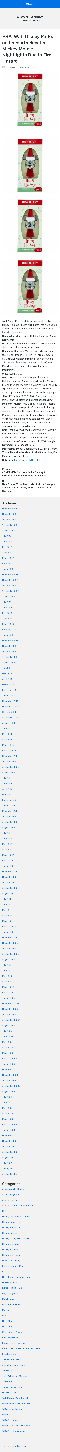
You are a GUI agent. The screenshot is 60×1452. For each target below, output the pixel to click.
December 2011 (10, 871)
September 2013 (10, 767)
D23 (4, 1211)
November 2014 (10, 706)
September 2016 (10, 591)
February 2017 (9, 563)
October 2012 (9, 816)
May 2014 (7, 734)
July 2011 (6, 899)
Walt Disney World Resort (15, 1398)
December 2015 (10, 640)
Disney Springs (9, 1233)
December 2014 (10, 701)
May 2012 (7, 844)
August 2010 (8, 959)
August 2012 (8, 827)
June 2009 (7, 1036)
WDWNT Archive (30, 17)
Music (5, 1315)
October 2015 (9, 651)
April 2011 (7, 915)
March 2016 (8, 624)
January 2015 (8, 695)
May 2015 (7, 673)
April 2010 (7, 981)
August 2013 (8, 772)
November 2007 (10, 1141)
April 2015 (7, 679)
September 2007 (11, 1152)
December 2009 (10, 1003)
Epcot (5, 1271)
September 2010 (10, 954)
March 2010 (8, 987)
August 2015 (8, 662)
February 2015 (9, 690)
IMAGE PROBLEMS (12, 1288)
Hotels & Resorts (11, 1282)
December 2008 (10, 1069)
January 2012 (8, 866)
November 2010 (10, 943)
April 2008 (7, 1113)
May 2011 (6, 910)
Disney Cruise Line (11, 1222)
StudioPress (19, 1446)
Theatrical (7, 1381)
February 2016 (9, 629)
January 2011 (8, 932)
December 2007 (10, 1135)
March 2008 (8, 1119)
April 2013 (7, 789)
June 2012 (7, 838)
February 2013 (9, 800)
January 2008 (9, 1130)
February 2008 (9, 1124)
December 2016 (10, 574)
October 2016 (9, 585)
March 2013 (8, 794)
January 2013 (8, 805)
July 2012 (6, 833)
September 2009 (11, 1020)
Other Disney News (12, 1332)
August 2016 (8, 596)
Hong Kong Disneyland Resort (17, 1277)
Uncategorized (9, 1392)
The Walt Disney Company (15, 1376)
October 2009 (9, 1014)
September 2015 (10, 657)
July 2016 (6, 602)
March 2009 (8, 1053)
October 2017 (9, 519)
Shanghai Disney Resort (14, 1365)
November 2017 (10, 514)
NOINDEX (34, 460)
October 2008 (9, 1080)
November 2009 (10, 1009)
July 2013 (6, 778)
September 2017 (10, 525)
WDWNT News (9, 1420)
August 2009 (8, 1025)
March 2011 (7, 921)
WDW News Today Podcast (16, 1403)
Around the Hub (10, 1200)
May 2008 (7, 1108)
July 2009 (7, 1031)
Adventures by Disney (13, 1189)
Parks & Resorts (10, 1337)
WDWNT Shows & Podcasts (16, 1425)
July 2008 (7, 1097)
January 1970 (8, 1168)
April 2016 (7, 618)
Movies (5, 1310)
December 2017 (10, 508)
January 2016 (8, 635)
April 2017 (7, 552)
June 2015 (7, 668)
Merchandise (21, 460)
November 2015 (10, 646)
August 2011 (8, 893)
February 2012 (9, 860)
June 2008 (7, 1102)
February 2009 (9, 1058)
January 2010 (8, 998)
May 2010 (7, 976)
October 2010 (9, 948)
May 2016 (7, 613)
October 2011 (8, 882)
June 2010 (7, 970)
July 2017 (6, 536)
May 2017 (7, 547)
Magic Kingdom (10, 1293)
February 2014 (9, 750)
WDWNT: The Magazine (14, 1431)
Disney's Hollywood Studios (16, 1238)
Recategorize (9, 1354)
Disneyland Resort (11, 1255)
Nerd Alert (7, 1321)
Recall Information (12, 332)
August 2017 (8, 530)
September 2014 (10, 717)
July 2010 (6, 965)
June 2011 (7, 904)
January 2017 (8, 569)
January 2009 (9, 1064)
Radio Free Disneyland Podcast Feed (21, 1348)
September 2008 (11, 1086)
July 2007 (7, 1163)
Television (7, 1370)
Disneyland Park (10, 1249)
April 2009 (7, 1047)
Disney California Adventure (16, 1216)
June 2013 (7, 783)
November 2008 (10, 1075)
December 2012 (10, 811)
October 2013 (9, 761)
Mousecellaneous (11, 1304)
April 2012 (7, 849)
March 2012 (8, 855)
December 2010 (10, 937)
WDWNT (11, 67)
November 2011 (10, 877)
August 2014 (8, 723)
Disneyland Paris (10, 1244)
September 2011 (10, 888)
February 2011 (9, 926)
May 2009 (7, 1042)
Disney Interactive (11, 1227)
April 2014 (7, 739)
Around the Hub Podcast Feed (17, 1205)
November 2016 (10, 580)
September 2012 (10, 822)
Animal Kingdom (10, 1194)
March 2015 (8, 684)
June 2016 (7, 607)
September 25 (9, 1174)
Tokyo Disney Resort (12, 1387)
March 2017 (8, 558)
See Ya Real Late (10, 1359)
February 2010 (9, 992)
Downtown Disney (11, 1260)
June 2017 (7, 541)
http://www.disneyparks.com (17, 362)
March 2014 (8, 745)
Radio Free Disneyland (13, 1343)
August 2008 (8, 1091)
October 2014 (9, 712)
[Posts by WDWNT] (4, 67)
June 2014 (7, 728)
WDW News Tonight (12, 1409)
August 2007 (8, 1157)
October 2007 (9, 1146)
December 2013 (10, 756)
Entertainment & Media (13, 1266)
